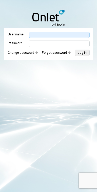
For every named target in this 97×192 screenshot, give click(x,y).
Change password (21, 53)
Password (15, 43)
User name (16, 34)
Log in (82, 53)
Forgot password (54, 53)
